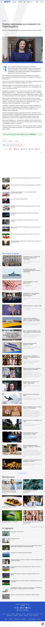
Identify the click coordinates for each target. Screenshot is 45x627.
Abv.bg (3, 613)
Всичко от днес (22, 473)
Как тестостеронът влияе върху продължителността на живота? (9, 491)
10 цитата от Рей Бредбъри (29, 506)
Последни (14, 1)
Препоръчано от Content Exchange (37, 526)
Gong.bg (12, 613)
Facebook (31, 149)
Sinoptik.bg (16, 615)
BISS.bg (41, 613)
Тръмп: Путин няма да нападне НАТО (18, 199)
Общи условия (16, 619)
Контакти (38, 619)
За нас (6, 619)
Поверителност (24, 619)
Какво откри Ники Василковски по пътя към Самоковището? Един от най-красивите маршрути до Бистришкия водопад (26, 546)
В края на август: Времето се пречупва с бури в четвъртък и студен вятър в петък (25, 227)
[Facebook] (22, 620)
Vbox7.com (8, 613)
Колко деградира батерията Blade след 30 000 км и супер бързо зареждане (24, 213)
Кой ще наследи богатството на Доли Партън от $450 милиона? (32, 407)
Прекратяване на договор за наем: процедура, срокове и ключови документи (25, 206)
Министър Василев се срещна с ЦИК (32, 305)
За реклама (11, 619)
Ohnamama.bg (9, 615)
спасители (5, 141)
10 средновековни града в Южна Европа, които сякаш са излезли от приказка (25, 567)
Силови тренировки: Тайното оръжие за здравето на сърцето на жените (31, 446)
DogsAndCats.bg (29, 613)
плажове (16, 141)
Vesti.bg (7, 2)
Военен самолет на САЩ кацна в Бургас (31, 395)
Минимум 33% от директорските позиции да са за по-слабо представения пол (31, 294)
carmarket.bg (12, 215)
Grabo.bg (20, 615)
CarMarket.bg (36, 613)
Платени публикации (32, 619)
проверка (11, 141)
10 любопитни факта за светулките (10, 521)
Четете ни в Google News (23, 610)
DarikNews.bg (18, 613)
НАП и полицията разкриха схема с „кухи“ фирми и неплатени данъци (32, 331)
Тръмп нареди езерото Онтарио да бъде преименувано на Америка (25, 185)
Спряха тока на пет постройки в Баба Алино (32, 421)
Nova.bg (23, 613)
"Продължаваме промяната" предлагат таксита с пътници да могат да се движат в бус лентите (31, 319)
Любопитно (29, 1)
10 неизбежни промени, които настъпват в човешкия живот (32, 522)
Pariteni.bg (26, 615)
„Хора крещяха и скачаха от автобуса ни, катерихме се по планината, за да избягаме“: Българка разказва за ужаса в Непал (26, 588)
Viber (12, 149)
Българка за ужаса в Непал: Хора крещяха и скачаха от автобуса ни (25, 178)
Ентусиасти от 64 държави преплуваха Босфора (21, 552)
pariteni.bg (11, 208)
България (20, 1)
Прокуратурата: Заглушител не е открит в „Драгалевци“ (31, 382)
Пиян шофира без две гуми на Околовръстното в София (30, 433)
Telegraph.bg (35, 615)
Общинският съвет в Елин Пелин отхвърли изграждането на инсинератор (31, 258)
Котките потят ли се (15, 538)
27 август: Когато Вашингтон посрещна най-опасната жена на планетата (24, 220)
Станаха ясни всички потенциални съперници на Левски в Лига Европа (25, 574)
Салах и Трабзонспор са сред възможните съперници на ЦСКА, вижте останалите (26, 581)
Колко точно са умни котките (17, 531)
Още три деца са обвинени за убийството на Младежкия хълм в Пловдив (31, 357)
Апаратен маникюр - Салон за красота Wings (30, 282)
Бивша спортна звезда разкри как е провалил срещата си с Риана (32, 369)
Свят (25, 1)
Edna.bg (30, 615)
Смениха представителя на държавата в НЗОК (30, 344)
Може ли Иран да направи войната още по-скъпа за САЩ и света (25, 234)
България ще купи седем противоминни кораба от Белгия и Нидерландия (31, 270)
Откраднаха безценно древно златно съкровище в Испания (32, 460)
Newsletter (17, 149)
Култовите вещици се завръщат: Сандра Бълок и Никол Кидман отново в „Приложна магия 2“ (26, 560)
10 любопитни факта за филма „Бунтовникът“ (30, 491)
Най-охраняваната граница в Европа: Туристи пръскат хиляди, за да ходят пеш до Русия (25, 241)
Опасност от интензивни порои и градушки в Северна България (24, 594)
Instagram (38, 149)
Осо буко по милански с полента (9, 506)
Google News (25, 149)
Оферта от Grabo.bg (26, 284)
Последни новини (10, 253)
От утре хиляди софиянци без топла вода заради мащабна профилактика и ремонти (23, 192)
